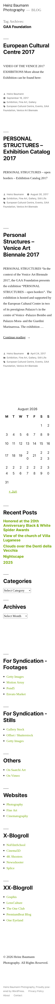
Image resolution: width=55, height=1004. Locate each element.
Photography (14, 804)
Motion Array (15, 682)
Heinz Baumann (15, 94)
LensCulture (14, 903)
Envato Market (16, 694)
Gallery (32, 102)
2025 (8, 562)
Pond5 (10, 688)
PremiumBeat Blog (18, 914)
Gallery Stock (15, 729)
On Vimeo (13, 776)
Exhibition (12, 102)
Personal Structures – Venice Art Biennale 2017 (21, 245)
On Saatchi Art (16, 770)
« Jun (13, 491)
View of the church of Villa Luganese (26, 537)
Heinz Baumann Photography (16, 7)
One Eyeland (14, 920)
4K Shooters (14, 857)
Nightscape (13, 556)
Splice (10, 868)
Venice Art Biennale (27, 110)
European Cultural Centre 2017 (26, 48)
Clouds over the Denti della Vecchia (27, 548)
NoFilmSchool (15, 845)
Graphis (11, 897)
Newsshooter (14, 862)
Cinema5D (13, 851)
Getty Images (15, 677)
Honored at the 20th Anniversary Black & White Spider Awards (27, 525)
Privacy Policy (36, 991)
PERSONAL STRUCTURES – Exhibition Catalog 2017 (26, 148)
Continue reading (16, 337)
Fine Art (23, 102)
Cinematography (17, 816)
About (6, 995)
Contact (18, 995)
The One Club (15, 908)
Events (39, 106)
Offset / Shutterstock (19, 735)
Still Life (42, 198)
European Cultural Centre (20, 106)
